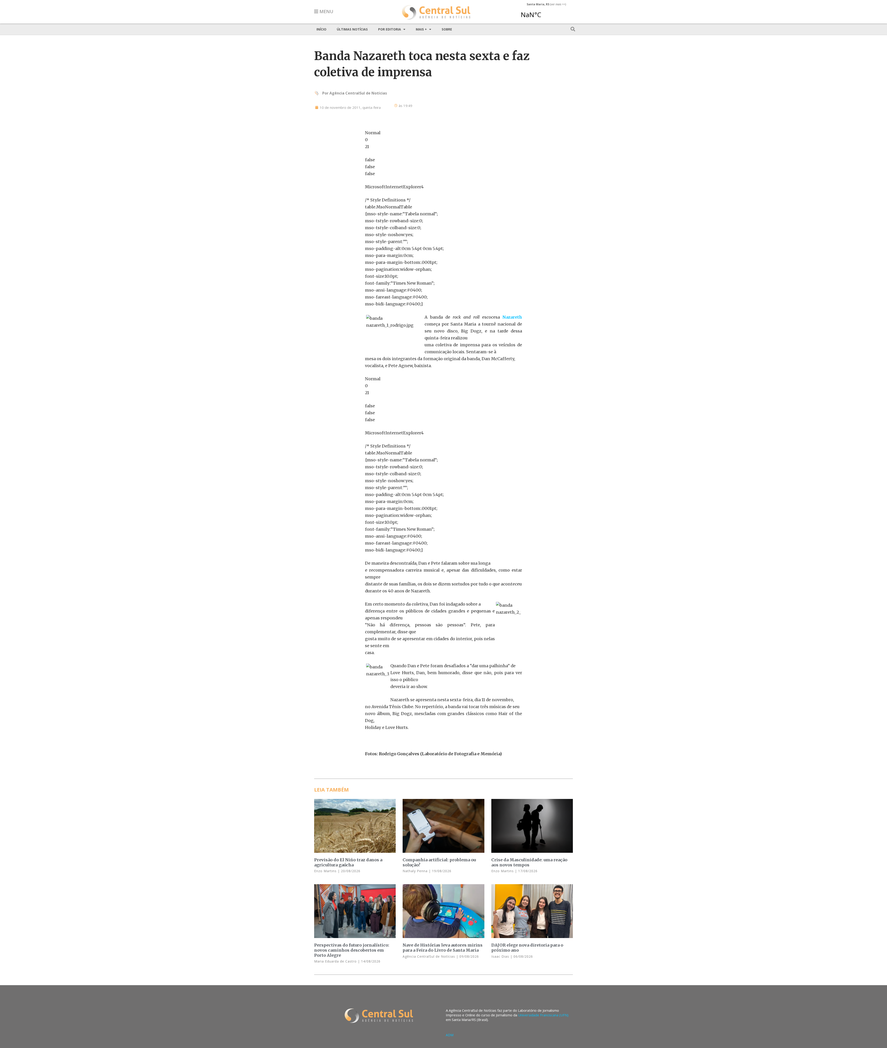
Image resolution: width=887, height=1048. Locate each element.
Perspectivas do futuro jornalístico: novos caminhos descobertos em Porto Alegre (351, 950)
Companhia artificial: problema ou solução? (439, 862)
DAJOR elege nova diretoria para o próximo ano (527, 947)
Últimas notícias (352, 29)
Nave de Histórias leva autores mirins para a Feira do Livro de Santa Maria (443, 947)
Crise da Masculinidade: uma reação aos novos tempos (529, 862)
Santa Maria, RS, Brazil (544, 12)
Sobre (447, 29)
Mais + (421, 29)
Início (321, 29)
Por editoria (389, 29)
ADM (449, 1035)
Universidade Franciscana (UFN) (543, 1015)
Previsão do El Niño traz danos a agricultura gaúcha (348, 862)
